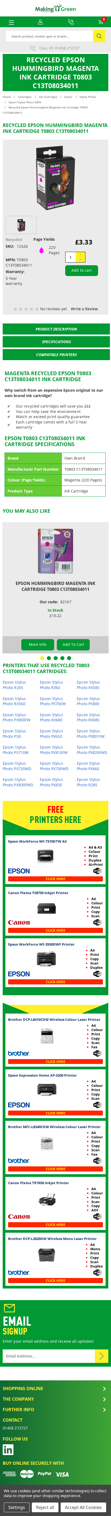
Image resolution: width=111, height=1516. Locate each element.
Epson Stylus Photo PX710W (16, 750)
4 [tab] (62, 658)
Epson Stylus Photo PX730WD (54, 766)
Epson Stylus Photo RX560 (14, 701)
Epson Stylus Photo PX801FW (91, 733)
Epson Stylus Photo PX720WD (17, 766)
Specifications (56, 341)
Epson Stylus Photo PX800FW (16, 717)
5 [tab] (69, 658)
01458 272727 (67, 48)
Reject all (45, 1507)
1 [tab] (42, 658)
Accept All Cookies (83, 1507)
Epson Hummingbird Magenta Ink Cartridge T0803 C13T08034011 (55, 586)
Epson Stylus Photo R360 (51, 685)
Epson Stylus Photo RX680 (51, 717)
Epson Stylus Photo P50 (14, 733)
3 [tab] (56, 658)
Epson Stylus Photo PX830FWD (18, 782)
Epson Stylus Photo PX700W (53, 701)
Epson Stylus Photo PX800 (88, 701)
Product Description (56, 329)
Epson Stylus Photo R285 (88, 782)
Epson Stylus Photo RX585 (88, 685)
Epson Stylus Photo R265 (14, 685)
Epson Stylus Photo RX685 (88, 717)
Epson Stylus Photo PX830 (51, 782)
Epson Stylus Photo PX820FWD (92, 750)
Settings (16, 1507)
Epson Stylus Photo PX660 (88, 766)
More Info (38, 644)
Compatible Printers (56, 354)
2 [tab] (49, 658)
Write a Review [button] (84, 308)
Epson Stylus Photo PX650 (51, 733)
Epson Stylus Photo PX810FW (54, 750)
